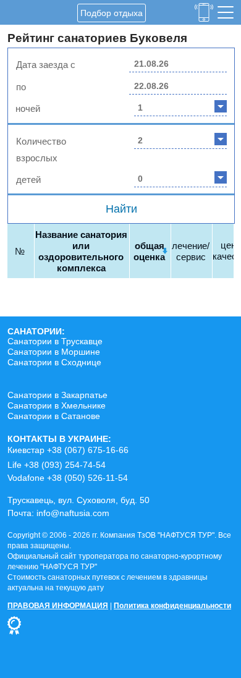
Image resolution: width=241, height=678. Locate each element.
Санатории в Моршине (53, 352)
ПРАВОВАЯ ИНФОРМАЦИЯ (57, 605)
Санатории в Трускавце (55, 341)
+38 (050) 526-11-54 (87, 478)
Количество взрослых (41, 149)
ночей (27, 108)
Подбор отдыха (111, 13)
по (21, 87)
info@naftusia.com (72, 513)
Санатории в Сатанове (53, 416)
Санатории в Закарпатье (57, 395)
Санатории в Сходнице (54, 362)
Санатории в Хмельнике (56, 405)
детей (28, 179)
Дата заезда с (45, 64)
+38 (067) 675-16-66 (88, 450)
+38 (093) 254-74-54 (65, 465)
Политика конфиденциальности (172, 605)
